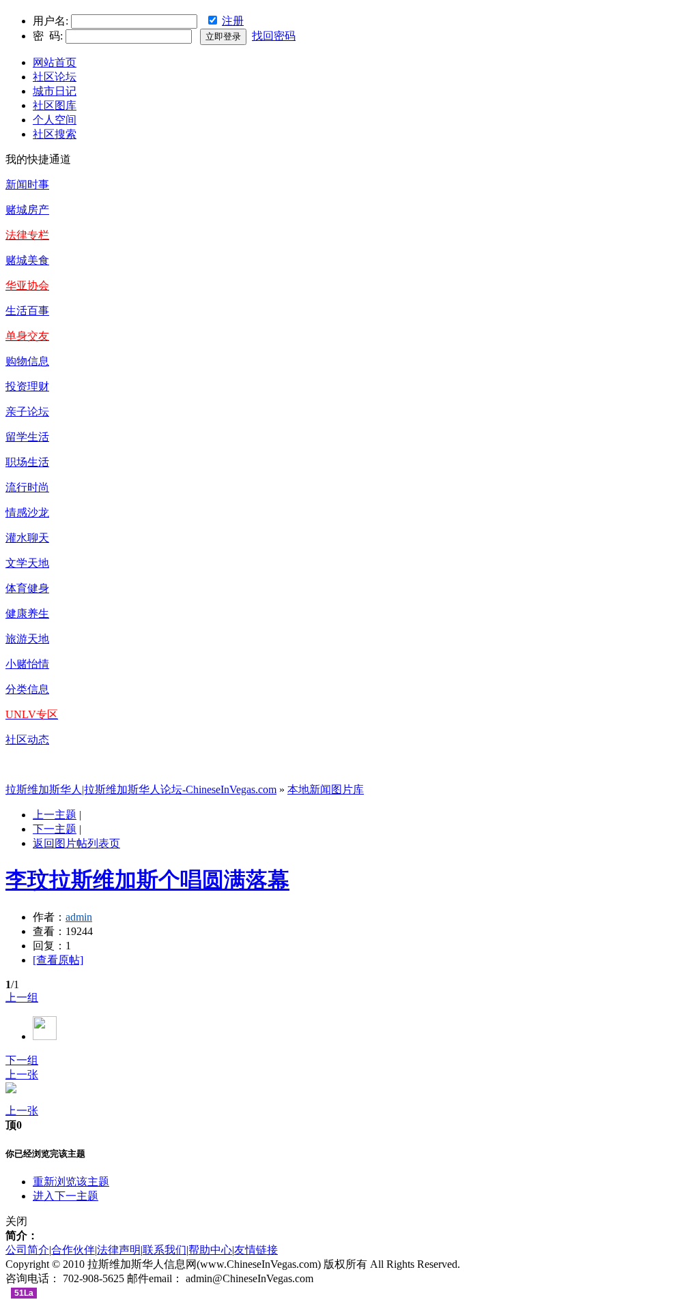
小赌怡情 (27, 664)
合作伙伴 (73, 1250)
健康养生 (27, 613)
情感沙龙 (27, 512)
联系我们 (164, 1250)
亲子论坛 (27, 411)
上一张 (21, 1074)
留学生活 (27, 437)
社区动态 (27, 739)
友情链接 (256, 1250)
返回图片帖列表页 (76, 843)
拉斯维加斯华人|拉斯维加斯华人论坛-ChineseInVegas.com (140, 789)
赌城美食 (27, 260)
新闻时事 (27, 184)
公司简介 (27, 1250)
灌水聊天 (27, 538)
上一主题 (54, 814)
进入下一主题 (65, 1196)
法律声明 (119, 1250)
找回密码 (274, 36)
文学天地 (27, 563)
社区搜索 (54, 134)
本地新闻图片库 (325, 789)
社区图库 (54, 105)
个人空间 (54, 119)
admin (79, 917)
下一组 (21, 1060)
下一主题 (54, 829)
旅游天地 (27, 638)
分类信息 (27, 689)
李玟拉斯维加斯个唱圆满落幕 (147, 880)
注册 (233, 21)
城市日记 (54, 91)
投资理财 (27, 386)
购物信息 (27, 361)
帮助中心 (210, 1250)
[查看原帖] (58, 960)
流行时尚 (27, 487)
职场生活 (27, 462)
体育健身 (27, 588)
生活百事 (27, 310)
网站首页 (54, 62)
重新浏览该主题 (71, 1181)
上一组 (21, 997)
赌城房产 (27, 210)
